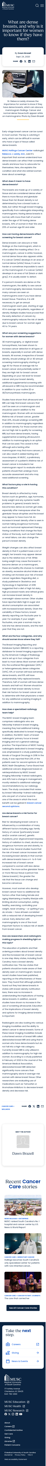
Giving (7, 1437)
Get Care (8, 1434)
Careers (9, 1426)
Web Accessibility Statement (15, 1459)
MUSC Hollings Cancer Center (17, 150)
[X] (9, 1414)
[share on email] (33, 61)
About (7, 1422)
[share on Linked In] (29, 61)
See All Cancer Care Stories (23, 1308)
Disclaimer (8, 1455)
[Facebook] (5, 1414)
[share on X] (25, 61)
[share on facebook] (21, 61)
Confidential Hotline (13, 1430)
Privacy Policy (20, 1455)
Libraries (9, 1441)
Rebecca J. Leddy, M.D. (13, 154)
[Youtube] (20, 1414)
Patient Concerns (12, 1445)
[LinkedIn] (16, 1414)
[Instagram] (13, 1414)
